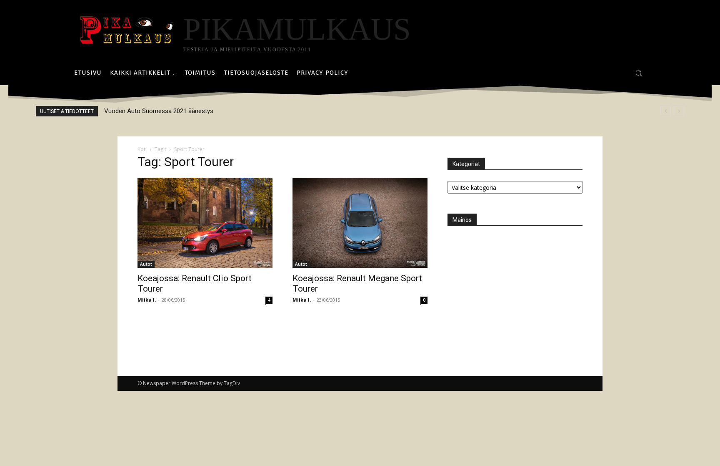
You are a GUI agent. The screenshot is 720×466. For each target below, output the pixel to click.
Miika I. (147, 300)
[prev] (665, 111)
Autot (146, 264)
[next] (679, 111)
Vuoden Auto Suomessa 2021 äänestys (158, 111)
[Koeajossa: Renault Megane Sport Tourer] (360, 223)
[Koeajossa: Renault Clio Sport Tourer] (205, 223)
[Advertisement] (510, 289)
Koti (142, 149)
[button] (639, 73)
